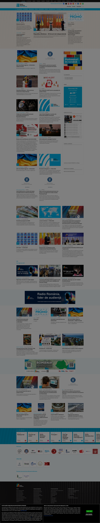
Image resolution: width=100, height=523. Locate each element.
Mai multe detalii (24, 510)
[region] (50, 513)
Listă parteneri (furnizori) (48, 515)
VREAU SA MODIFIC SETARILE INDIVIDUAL (89, 514)
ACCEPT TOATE (89, 511)
